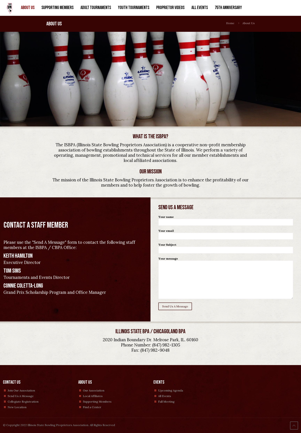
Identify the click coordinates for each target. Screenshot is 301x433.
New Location (17, 407)
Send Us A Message (21, 396)
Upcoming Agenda (170, 390)
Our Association (93, 390)
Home (230, 23)
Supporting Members (97, 401)
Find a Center (92, 407)
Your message (168, 258)
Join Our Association (21, 390)
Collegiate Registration (23, 401)
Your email (166, 230)
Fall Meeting (166, 401)
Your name (166, 217)
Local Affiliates (93, 396)
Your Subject (167, 244)
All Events (164, 396)
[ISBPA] (9, 8)
